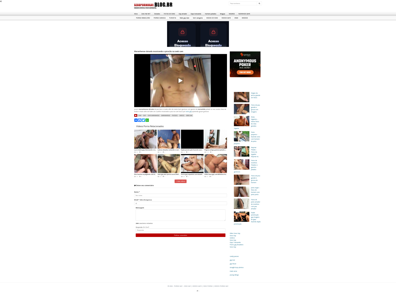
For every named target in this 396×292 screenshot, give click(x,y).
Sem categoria (198, 18)
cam (139, 115)
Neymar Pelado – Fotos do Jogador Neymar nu (254, 151)
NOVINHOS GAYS (244, 14)
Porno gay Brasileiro (236, 245)
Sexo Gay (233, 236)
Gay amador (183, 14)
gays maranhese (153, 115)
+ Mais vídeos (180, 181)
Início (136, 14)
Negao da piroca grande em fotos (255, 95)
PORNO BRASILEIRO (143, 18)
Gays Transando (235, 242)
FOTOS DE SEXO (169, 14)
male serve (233, 271)
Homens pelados (210, 14)
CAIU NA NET (145, 14)
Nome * (137, 192)
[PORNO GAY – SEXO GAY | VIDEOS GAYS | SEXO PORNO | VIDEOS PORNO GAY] (153, 9)
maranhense (165, 115)
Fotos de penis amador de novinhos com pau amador (255, 204)
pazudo (174, 115)
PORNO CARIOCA (160, 18)
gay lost (232, 260)
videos (182, 115)
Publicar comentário (180, 235)
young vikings (234, 275)
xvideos (232, 238)
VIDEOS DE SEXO (212, 18)
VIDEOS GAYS (226, 18)
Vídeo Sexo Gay (235, 233)
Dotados (157, 14)
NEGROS (232, 14)
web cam (189, 115)
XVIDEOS (245, 18)
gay (144, 115)
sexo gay (189, 111)
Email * (143, 200)
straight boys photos (237, 267)
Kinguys (222, 14)
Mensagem (140, 208)
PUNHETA (172, 18)
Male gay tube (184, 18)
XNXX (236, 18)
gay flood (233, 264)
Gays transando (196, 14)
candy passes (234, 256)
